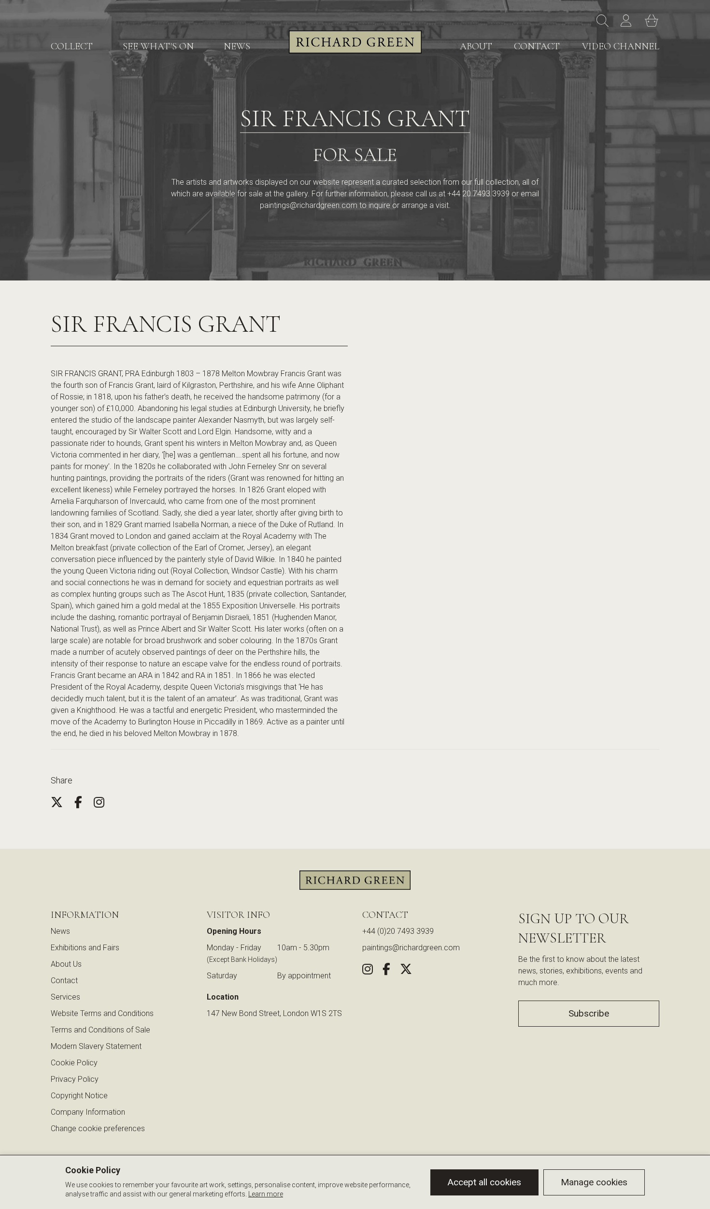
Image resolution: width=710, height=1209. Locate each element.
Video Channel (620, 46)
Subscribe (588, 1013)
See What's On (158, 46)
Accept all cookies (484, 1182)
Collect (72, 46)
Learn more (265, 1194)
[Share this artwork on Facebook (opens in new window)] (386, 970)
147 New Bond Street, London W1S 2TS (274, 1013)
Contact (537, 46)
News (237, 46)
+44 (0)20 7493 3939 (398, 931)
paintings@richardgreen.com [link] (411, 947)
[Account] (628, 21)
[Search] (603, 21)
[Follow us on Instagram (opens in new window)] (367, 970)
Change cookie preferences (98, 1128)
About (476, 46)
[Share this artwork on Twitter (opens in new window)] (406, 970)
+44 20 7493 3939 (478, 193)
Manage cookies (594, 1182)
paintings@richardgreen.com (308, 205)
